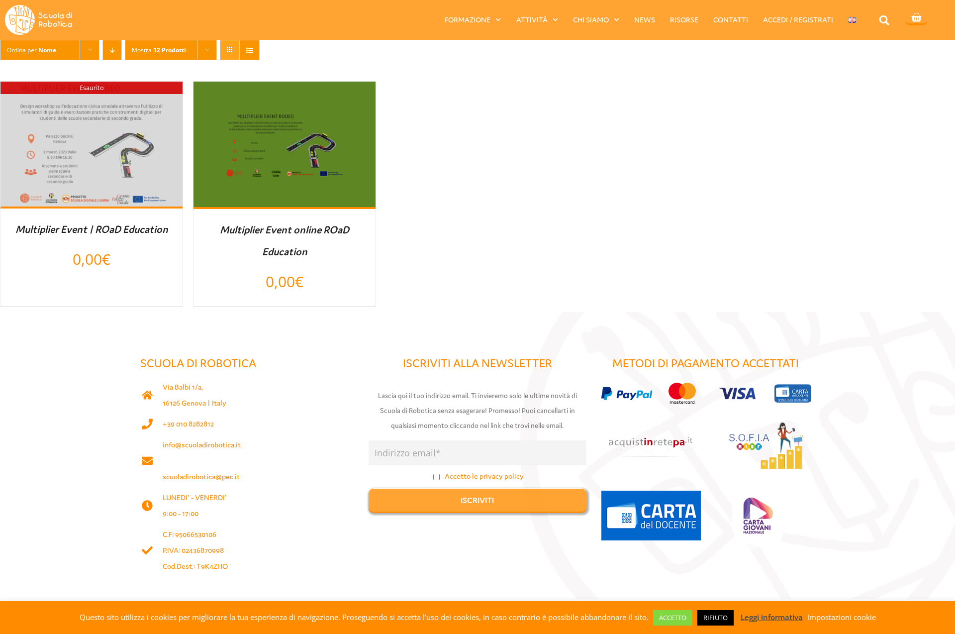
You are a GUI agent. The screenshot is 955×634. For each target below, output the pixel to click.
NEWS (644, 19)
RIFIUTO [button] (715, 617)
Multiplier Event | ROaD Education (91, 229)
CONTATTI (730, 19)
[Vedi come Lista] (249, 50)
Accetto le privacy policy (484, 476)
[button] (884, 20)
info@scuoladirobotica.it (202, 444)
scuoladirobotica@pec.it (201, 476)
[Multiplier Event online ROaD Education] (284, 91)
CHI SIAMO (591, 19)
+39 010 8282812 (188, 423)
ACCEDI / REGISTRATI (798, 19)
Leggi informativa (772, 617)
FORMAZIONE (467, 19)
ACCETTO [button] (672, 617)
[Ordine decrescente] (112, 50)
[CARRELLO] (916, 18)
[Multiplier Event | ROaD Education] (91, 91)
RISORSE (684, 19)
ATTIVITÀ (532, 19)
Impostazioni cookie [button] (841, 617)
